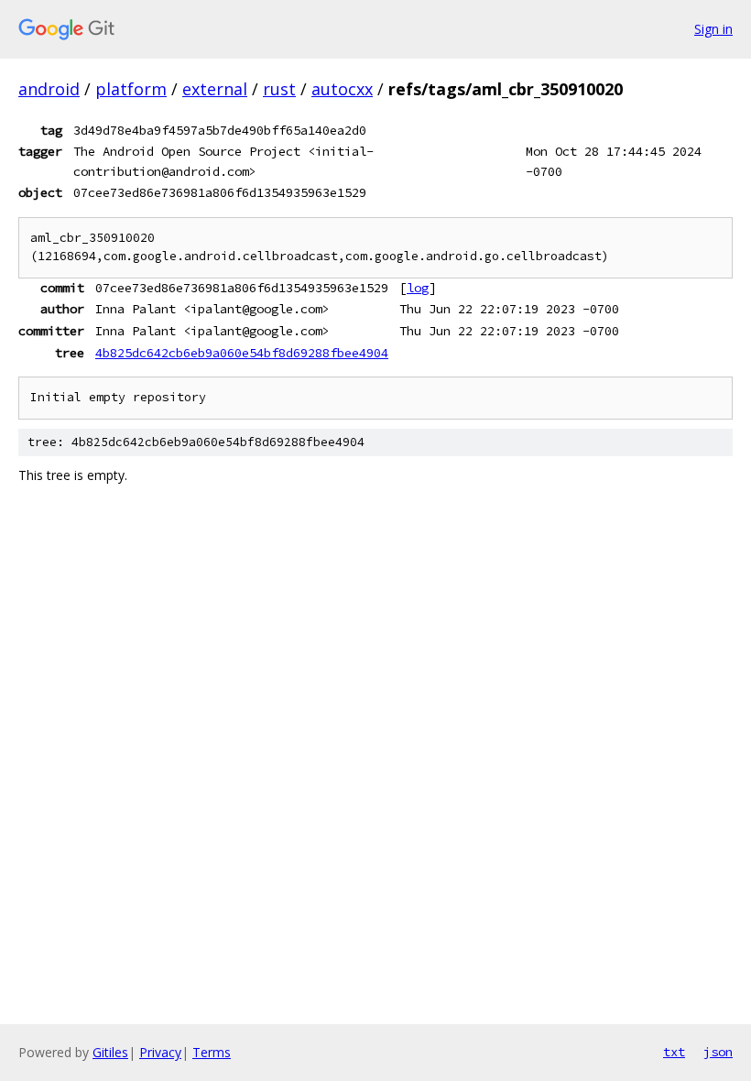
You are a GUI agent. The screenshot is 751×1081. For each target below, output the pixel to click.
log (418, 287)
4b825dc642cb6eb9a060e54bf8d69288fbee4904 (241, 352)
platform (131, 89)
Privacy (160, 1052)
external (214, 89)
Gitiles (110, 1052)
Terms (211, 1052)
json (718, 1051)
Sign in (713, 29)
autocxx (342, 89)
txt (674, 1051)
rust (279, 89)
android (49, 89)
